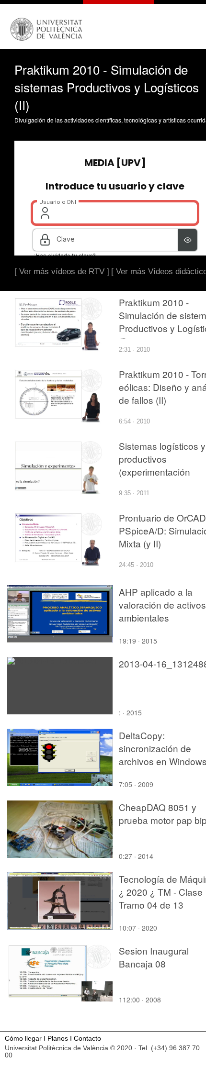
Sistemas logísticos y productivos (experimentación (162, 458)
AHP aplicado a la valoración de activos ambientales (162, 604)
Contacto (87, 1038)
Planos (57, 1038)
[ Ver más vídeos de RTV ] (61, 271)
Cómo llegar (23, 1038)
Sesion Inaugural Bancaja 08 (154, 957)
